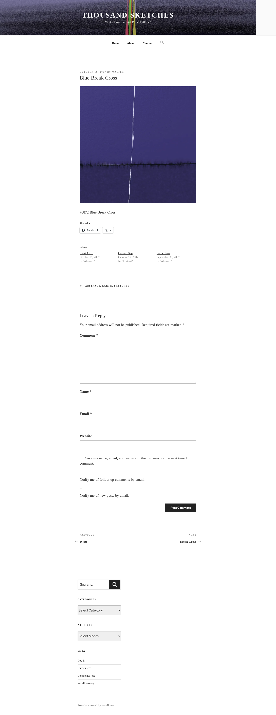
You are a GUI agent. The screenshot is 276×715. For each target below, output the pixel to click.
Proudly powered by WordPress (96, 705)
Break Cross (86, 253)
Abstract (92, 286)
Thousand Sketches (128, 15)
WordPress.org (86, 683)
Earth (107, 286)
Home (115, 43)
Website (86, 436)
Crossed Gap (125, 253)
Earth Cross (163, 253)
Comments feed (86, 675)
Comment (89, 335)
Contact (147, 43)
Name (86, 391)
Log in (81, 660)
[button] (162, 43)
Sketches (121, 286)
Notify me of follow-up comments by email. (112, 479)
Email (86, 414)
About (131, 43)
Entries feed (84, 668)
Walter (118, 72)
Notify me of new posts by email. (104, 495)
